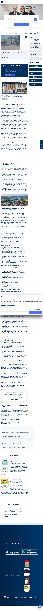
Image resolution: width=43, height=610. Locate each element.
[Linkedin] (15, 544)
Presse (13, 597)
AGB (16, 597)
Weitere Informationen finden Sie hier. (8, 305)
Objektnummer (20, 16)
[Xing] (39, 62)
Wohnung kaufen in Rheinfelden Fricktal (11, 158)
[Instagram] (32, 62)
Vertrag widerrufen (33, 597)
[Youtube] (37, 62)
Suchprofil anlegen (9, 74)
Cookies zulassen (35, 312)
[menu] (41, 2)
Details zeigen (37, 309)
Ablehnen (8, 312)
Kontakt (9, 597)
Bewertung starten (14, 399)
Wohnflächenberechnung (10, 385)
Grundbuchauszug (20, 383)
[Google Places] (35, 62)
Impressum (26, 597)
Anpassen (21, 312)
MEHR (26, 33)
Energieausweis (4, 386)
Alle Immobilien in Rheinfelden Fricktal (11, 155)
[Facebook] (30, 62)
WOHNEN (7, 16)
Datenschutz (20, 597)
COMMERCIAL (13, 16)
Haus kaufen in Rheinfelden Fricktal (10, 156)
